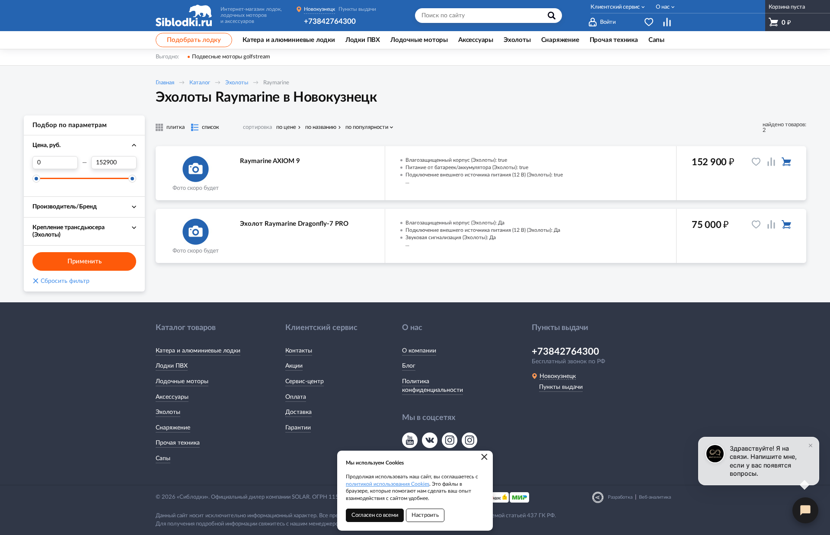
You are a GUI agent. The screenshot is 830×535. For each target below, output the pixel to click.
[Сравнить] (771, 161)
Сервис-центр (304, 381)
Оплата (295, 397)
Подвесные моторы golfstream (231, 57)
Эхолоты (236, 83)
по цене (286, 127)
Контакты (298, 351)
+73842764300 (330, 21)
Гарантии (298, 428)
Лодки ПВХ (172, 366)
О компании (419, 351)
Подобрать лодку (194, 40)
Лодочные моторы (182, 381)
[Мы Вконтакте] (429, 440)
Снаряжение (173, 428)
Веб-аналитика (655, 497)
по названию (320, 127)
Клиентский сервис (615, 7)
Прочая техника (178, 443)
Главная (165, 83)
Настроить (425, 515)
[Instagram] (449, 440)
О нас (663, 7)
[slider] (36, 179)
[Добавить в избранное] (756, 161)
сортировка (257, 127)
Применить (84, 261)
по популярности (366, 127)
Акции (294, 366)
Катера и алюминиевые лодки (198, 351)
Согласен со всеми (374, 515)
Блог (408, 366)
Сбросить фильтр (60, 281)
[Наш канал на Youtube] (410, 440)
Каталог (199, 83)
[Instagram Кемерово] (469, 440)
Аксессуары (172, 397)
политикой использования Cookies (387, 484)
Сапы (163, 458)
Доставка (298, 412)
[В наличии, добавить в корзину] (786, 161)
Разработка (620, 497)
